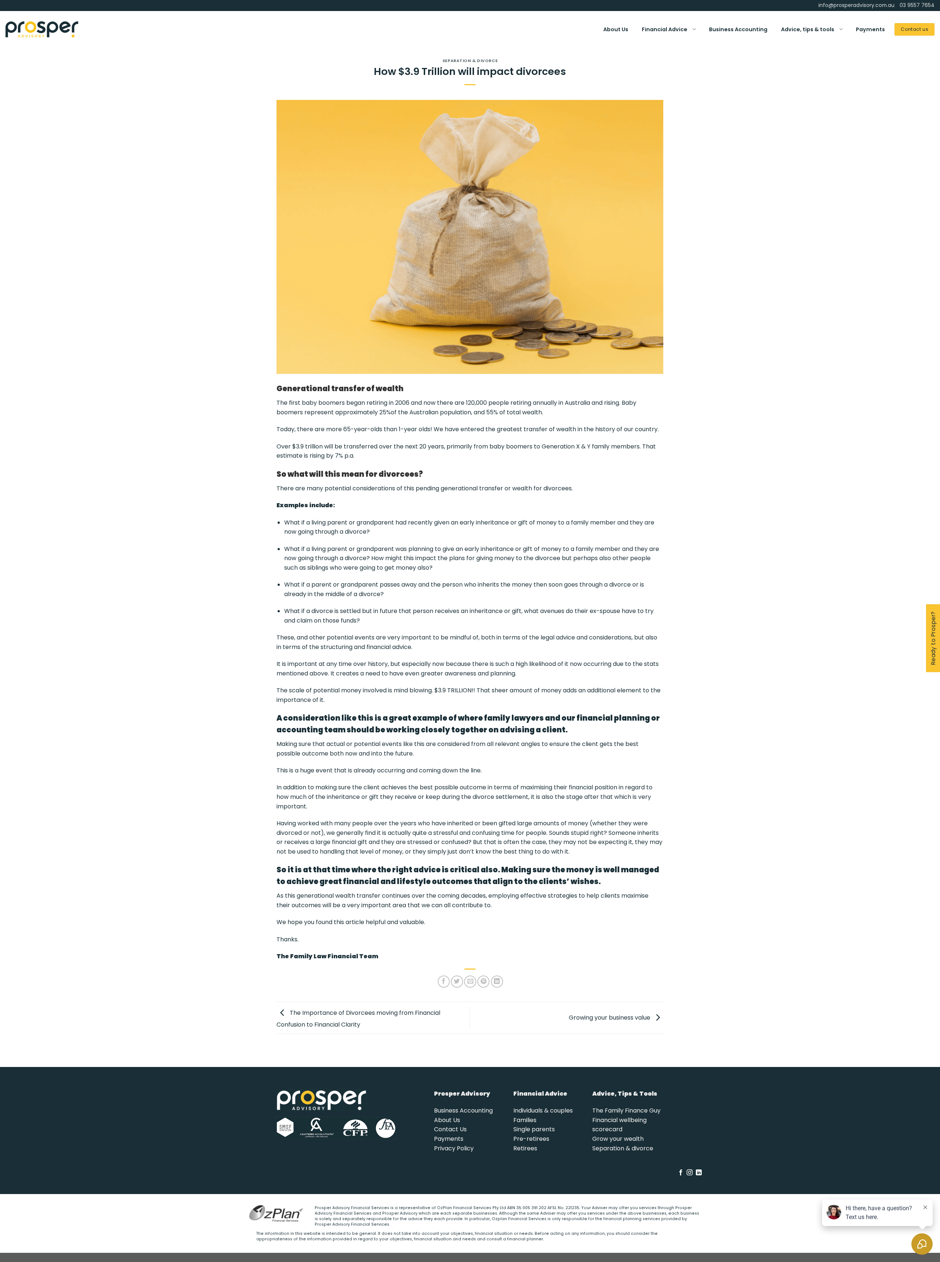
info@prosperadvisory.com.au (856, 5)
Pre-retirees (531, 1139)
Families (524, 1120)
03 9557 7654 (917, 5)
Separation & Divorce (470, 61)
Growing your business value (610, 1017)
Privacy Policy (454, 1148)
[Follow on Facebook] (681, 1172)
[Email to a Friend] (470, 982)
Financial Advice (664, 29)
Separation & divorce (622, 1148)
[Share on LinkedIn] (497, 982)
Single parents (534, 1129)
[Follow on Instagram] (690, 1172)
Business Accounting (738, 29)
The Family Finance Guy (626, 1110)
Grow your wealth (618, 1139)
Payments (870, 29)
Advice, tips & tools (807, 29)
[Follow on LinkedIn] (699, 1172)
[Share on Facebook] (444, 982)
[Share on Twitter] (457, 982)
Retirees (525, 1148)
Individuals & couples (543, 1110)
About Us (615, 29)
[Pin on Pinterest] (483, 982)
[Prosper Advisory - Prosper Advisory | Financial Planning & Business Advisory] (42, 29)
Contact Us (450, 1129)
